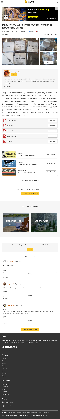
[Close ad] (56, 8)
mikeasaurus (11, 305)
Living (15, 31)
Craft (3, 366)
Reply (30, 274)
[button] (2, 2)
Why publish (5, 384)
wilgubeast (10, 284)
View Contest (51, 155)
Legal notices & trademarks (39, 415)
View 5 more (48, 62)
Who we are (5, 394)
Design (4, 363)
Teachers (4, 376)
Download (52, 120)
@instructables (8, 402)
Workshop (5, 361)
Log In (30, 249)
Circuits (4, 358)
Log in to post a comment (30, 329)
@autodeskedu (8, 406)
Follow (14, 75)
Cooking (4, 368)
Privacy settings (44, 413)
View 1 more (30, 146)
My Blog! (8, 87)
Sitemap (4, 392)
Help (3, 389)
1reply (6, 277)
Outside (4, 373)
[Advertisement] (30, 14)
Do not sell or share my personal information (16, 415)
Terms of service (21, 413)
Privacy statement (32, 413)
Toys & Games (23, 31)
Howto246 (10, 261)
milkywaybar (8, 31)
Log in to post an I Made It (30, 194)
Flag (6, 270)
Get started (5, 387)
